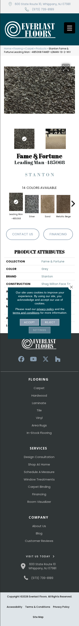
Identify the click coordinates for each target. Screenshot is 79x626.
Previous (6, 137)
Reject (50, 322)
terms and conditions (26, 312)
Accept (29, 322)
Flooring (18, 48)
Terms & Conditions (37, 607)
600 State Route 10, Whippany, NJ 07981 (42, 4)
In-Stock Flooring (39, 433)
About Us (39, 526)
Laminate (39, 403)
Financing (39, 494)
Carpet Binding (39, 487)
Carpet (29, 48)
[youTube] (33, 359)
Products (41, 48)
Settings (39, 330)
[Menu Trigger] (69, 27)
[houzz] (58, 359)
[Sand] (48, 204)
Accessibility (14, 607)
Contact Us (22, 234)
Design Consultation (39, 457)
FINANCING (58, 234)
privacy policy (45, 308)
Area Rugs (39, 425)
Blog (39, 533)
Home (7, 48)
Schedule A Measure (39, 472)
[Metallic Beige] (63, 204)
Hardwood (39, 395)
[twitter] (45, 359)
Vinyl (39, 418)
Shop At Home (39, 464)
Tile (39, 410)
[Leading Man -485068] (16, 202)
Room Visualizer (39, 502)
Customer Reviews (39, 541)
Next (73, 137)
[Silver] (32, 204)
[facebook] (21, 359)
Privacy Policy (61, 607)
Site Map (38, 617)
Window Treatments (39, 479)
